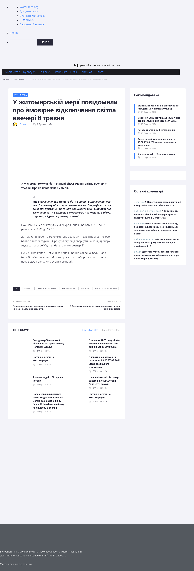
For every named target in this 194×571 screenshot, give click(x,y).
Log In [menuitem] (14, 32)
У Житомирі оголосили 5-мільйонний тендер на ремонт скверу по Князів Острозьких (157, 214)
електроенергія (68, 288)
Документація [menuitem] (29, 11)
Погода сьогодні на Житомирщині (156, 130)
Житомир (84, 288)
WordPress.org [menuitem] (29, 6)
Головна (5, 79)
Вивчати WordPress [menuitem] (32, 15)
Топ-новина (19, 79)
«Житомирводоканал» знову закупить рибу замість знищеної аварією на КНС (156, 242)
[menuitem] (102, 42)
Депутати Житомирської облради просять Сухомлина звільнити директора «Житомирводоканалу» (156, 255)
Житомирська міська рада (105, 288)
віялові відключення (47, 288)
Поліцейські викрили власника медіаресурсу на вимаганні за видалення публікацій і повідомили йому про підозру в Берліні (48, 401)
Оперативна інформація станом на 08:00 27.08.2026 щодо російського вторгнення (157, 142)
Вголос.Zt (28, 288)
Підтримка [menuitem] (27, 20)
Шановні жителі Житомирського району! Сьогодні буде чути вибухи (104, 381)
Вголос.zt (24, 124)
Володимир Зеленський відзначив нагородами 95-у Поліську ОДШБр (48, 344)
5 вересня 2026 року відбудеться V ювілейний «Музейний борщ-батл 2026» (104, 344)
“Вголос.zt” (58, 555)
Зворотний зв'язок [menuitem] (32, 24)
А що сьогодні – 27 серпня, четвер (156, 154)
